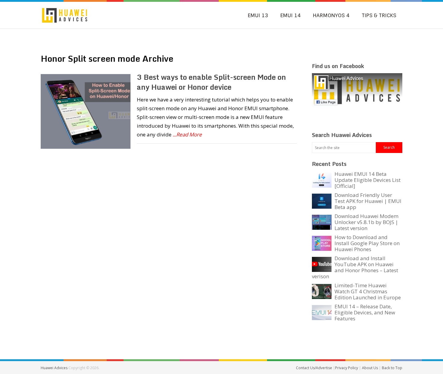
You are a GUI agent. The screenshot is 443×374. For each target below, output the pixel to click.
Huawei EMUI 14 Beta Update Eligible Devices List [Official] (368, 179)
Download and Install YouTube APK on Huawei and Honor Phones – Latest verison (355, 267)
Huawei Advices (54, 367)
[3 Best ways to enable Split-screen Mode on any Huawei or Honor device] (85, 111)
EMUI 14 (290, 15)
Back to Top (392, 367)
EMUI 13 (258, 15)
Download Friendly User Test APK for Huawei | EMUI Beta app (368, 201)
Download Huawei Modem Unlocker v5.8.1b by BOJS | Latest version (366, 222)
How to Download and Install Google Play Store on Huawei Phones (367, 243)
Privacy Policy (347, 367)
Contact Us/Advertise (314, 367)
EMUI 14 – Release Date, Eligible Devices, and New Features (365, 312)
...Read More (187, 134)
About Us (370, 367)
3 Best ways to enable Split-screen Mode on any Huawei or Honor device (211, 82)
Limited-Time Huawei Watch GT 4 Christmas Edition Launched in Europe (368, 291)
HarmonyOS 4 (331, 15)
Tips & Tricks (379, 15)
